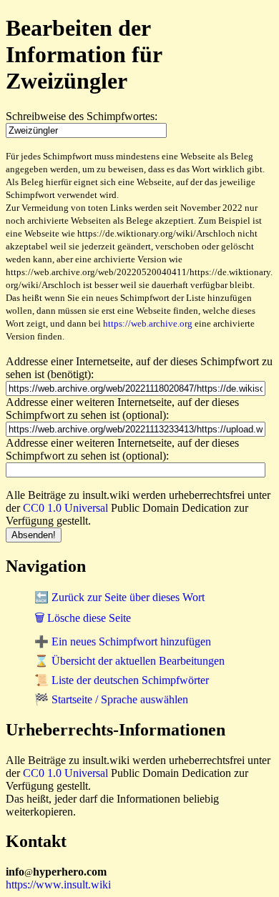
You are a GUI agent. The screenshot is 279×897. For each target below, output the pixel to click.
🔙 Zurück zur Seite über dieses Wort (119, 597)
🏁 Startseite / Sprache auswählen (111, 699)
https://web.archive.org (147, 323)
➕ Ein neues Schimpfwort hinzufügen (122, 641)
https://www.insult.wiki (58, 884)
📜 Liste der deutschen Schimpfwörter (121, 680)
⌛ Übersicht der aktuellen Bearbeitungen (129, 661)
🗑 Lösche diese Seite (82, 618)
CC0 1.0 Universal (65, 508)
